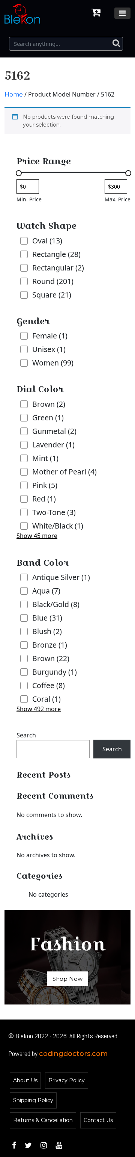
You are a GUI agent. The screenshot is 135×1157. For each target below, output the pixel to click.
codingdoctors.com (73, 1054)
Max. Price (117, 199)
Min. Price (29, 199)
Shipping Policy (33, 1100)
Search (26, 735)
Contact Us (98, 1120)
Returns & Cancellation (43, 1120)
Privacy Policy (66, 1080)
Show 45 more (36, 536)
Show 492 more (38, 709)
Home (13, 94)
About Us (25, 1080)
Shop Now (67, 978)
